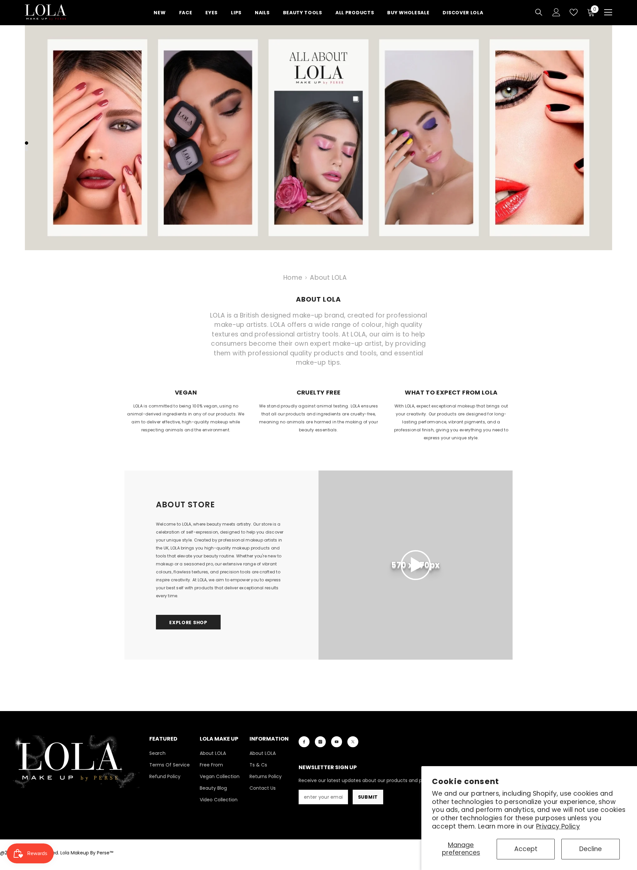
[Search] (538, 12)
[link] (185, 416)
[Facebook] (304, 741)
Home (293, 277)
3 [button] (26, 149)
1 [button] (26, 143)
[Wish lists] (574, 12)
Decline (590, 848)
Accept (525, 848)
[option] (318, 137)
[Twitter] (352, 741)
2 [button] (26, 146)
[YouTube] (336, 741)
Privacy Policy (558, 826)
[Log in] (556, 12)
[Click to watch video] (416, 565)
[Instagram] (320, 741)
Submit (368, 797)
